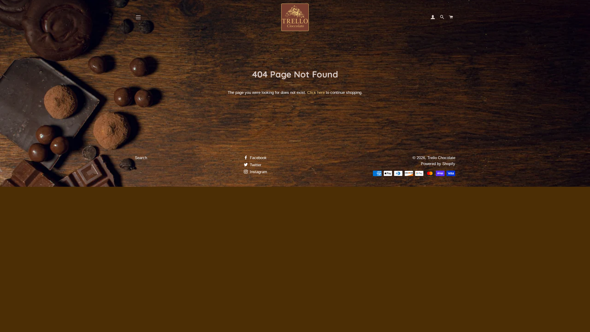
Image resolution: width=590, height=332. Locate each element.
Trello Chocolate (441, 158)
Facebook (258, 158)
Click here (316, 92)
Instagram (258, 172)
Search (141, 158)
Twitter (255, 165)
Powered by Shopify (438, 164)
